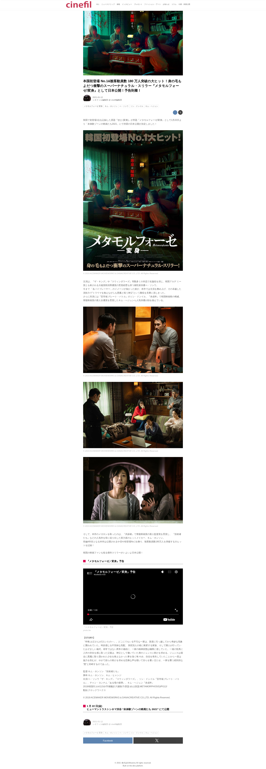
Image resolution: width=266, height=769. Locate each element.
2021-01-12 (98, 97)
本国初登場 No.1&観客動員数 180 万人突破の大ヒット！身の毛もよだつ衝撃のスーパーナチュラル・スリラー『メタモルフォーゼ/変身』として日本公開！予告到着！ (132, 85)
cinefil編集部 (116, 100)
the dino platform (136, 766)
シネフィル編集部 (100, 100)
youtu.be (87, 630)
